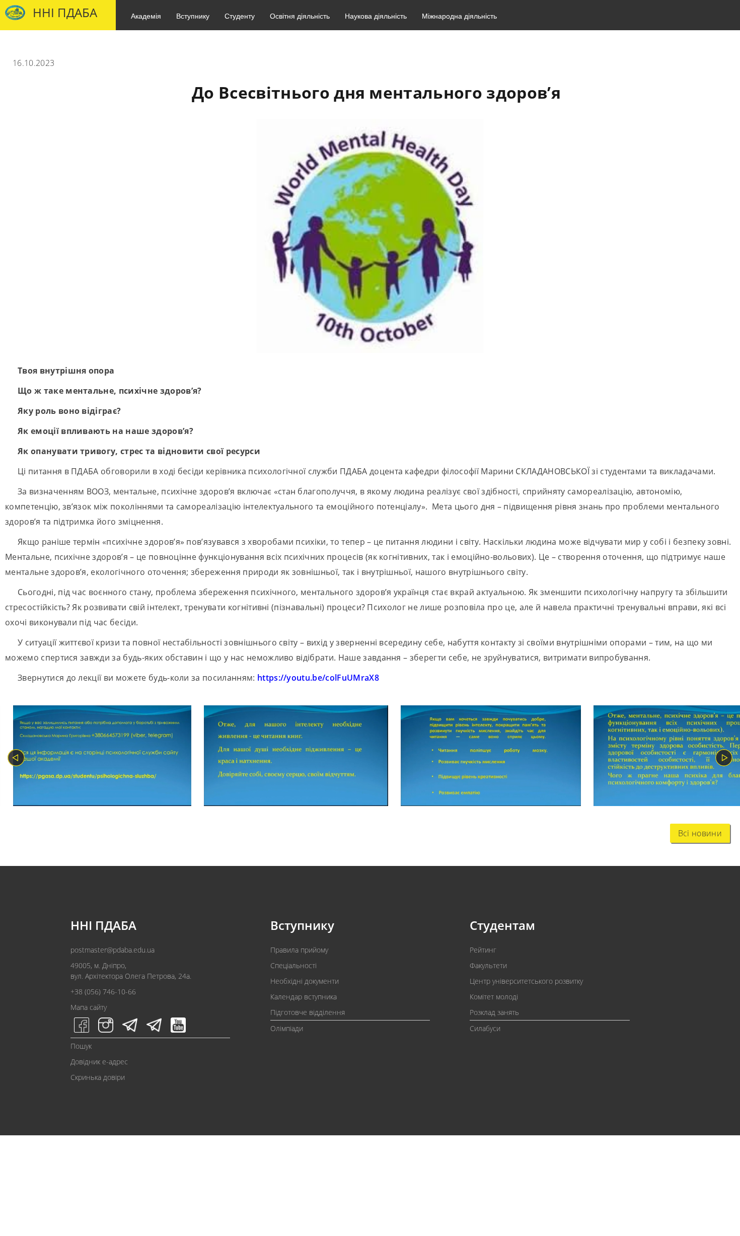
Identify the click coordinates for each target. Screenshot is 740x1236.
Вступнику (192, 16)
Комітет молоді (494, 996)
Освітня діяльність (300, 16)
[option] (96, 758)
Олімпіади (286, 1028)
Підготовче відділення (307, 1012)
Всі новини (700, 833)
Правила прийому (299, 950)
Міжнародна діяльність (459, 16)
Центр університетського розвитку (526, 981)
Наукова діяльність (376, 16)
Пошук (81, 1046)
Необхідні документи (304, 981)
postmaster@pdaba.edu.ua (112, 950)
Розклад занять (494, 1012)
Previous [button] (16, 757)
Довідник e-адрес (99, 1061)
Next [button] (723, 757)
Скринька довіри (97, 1077)
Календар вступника (303, 996)
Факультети (488, 965)
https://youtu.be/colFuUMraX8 (318, 677)
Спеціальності (293, 965)
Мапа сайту (88, 1007)
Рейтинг (483, 950)
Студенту (240, 16)
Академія (146, 16)
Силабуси (485, 1028)
